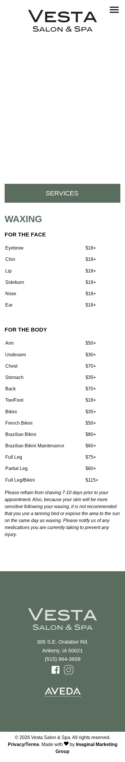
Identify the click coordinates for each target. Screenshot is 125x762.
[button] (56, 673)
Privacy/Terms (23, 744)
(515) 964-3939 (63, 659)
